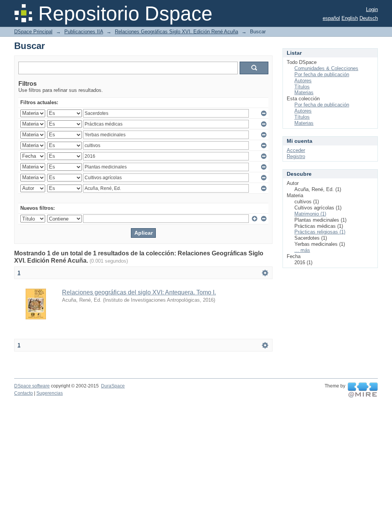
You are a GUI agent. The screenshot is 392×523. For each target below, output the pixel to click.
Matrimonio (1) (310, 214)
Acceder (296, 150)
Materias (304, 92)
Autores (303, 80)
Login (372, 9)
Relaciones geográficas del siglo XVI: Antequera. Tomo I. (139, 292)
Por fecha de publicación (321, 74)
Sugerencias (49, 393)
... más (302, 250)
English (349, 18)
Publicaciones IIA (83, 31)
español (331, 18)
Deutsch (368, 18)
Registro (296, 156)
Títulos (302, 87)
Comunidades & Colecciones (326, 68)
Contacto (23, 393)
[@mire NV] (363, 390)
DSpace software (32, 386)
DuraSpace (113, 386)
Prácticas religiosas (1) (319, 232)
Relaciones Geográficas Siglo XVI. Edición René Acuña (176, 31)
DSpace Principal (33, 31)
